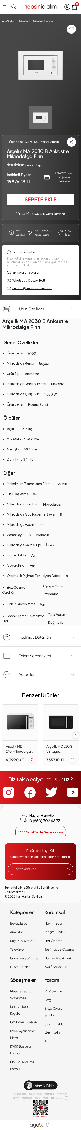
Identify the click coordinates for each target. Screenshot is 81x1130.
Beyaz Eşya (18, 923)
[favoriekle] (32, 760)
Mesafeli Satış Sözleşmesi (20, 994)
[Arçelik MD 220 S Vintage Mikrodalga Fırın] (61, 722)
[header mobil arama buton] (14, 7)
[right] (76, 735)
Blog (48, 1000)
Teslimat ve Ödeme (59, 949)
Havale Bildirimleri (58, 958)
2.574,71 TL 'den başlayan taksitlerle (64, 177)
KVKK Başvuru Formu (20, 1049)
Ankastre (16, 932)
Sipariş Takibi (54, 1024)
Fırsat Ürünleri (20, 967)
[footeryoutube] (72, 792)
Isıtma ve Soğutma (24, 958)
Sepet (49, 1042)
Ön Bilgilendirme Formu (22, 1065)
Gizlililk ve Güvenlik (23, 1022)
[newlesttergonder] (68, 869)
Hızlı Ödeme (54, 941)
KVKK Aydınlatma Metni (23, 1034)
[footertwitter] (51, 792)
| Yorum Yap (33, 165)
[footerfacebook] (30, 792)
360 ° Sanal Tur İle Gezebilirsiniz (40, 832)
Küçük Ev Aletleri (22, 941)
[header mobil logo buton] (40, 6)
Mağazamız (53, 991)
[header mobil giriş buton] (67, 7)
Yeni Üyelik (52, 1033)
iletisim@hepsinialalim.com (32, 288)
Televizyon (17, 949)
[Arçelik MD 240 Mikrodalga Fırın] (20, 722)
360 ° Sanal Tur (56, 967)
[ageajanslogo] (41, 1085)
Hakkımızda (53, 923)
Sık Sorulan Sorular (26, 272)
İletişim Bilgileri (55, 932)
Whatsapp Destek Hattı (29, 280)
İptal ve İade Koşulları (19, 1010)
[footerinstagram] (8, 792)
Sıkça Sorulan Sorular (54, 1011)
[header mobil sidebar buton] (5, 7)
